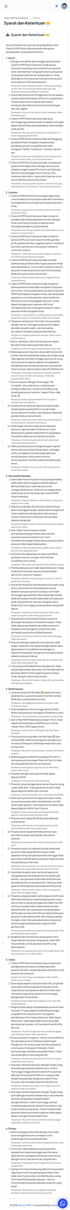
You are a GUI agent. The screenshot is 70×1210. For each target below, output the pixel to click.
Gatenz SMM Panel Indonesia (16, 18)
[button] (64, 6)
